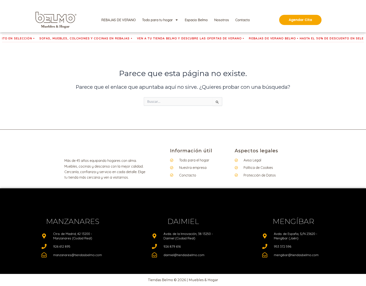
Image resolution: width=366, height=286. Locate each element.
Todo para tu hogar (157, 20)
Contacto (242, 20)
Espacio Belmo (196, 20)
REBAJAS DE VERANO (118, 20)
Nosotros (221, 20)
